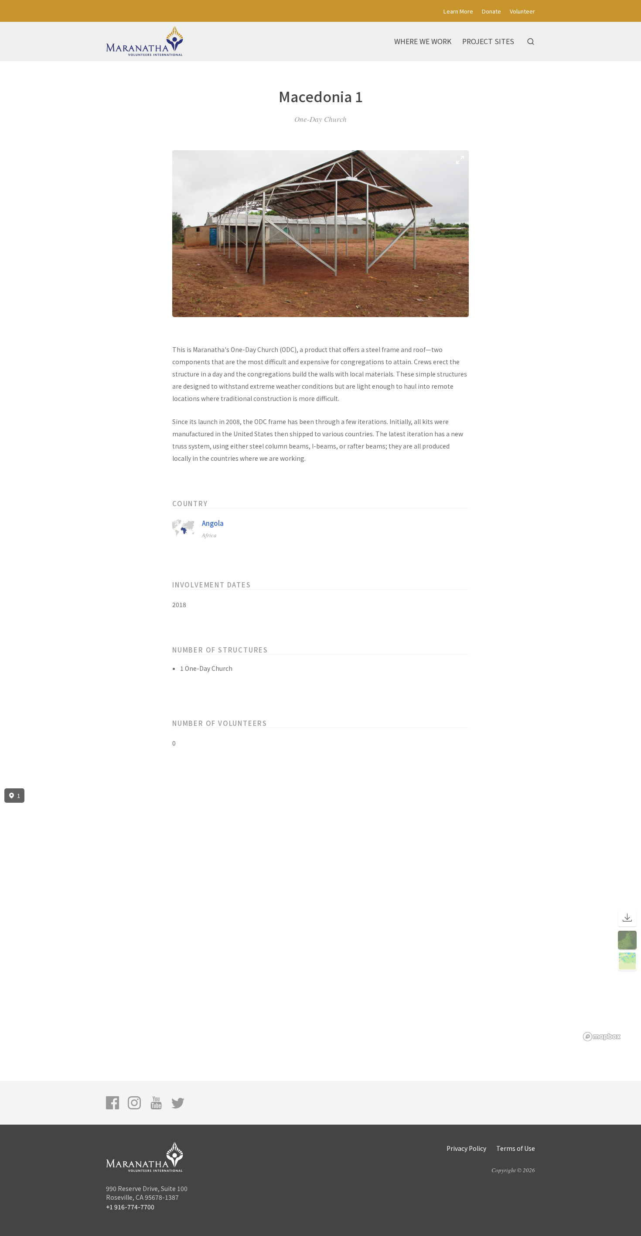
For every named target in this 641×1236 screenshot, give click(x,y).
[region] (320, 915)
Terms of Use (515, 1148)
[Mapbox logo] (602, 1037)
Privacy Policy (466, 1148)
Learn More (458, 11)
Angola (213, 523)
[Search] (530, 41)
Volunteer (522, 11)
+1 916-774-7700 (130, 1206)
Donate (491, 11)
